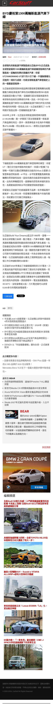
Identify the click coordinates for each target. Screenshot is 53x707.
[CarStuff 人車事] (20, 1)
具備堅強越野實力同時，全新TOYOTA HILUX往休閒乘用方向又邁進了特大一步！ (26, 538)
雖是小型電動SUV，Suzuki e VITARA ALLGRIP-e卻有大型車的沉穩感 (21, 572)
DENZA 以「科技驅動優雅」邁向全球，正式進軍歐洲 (27, 346)
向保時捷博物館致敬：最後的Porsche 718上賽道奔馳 (27, 383)
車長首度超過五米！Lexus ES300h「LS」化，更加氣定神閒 (25, 607)
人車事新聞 (41, 57)
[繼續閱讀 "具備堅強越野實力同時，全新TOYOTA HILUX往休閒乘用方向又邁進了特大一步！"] (23, 555)
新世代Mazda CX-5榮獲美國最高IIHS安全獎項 (26, 388)
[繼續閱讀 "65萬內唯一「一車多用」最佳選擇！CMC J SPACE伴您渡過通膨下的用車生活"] (23, 657)
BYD (10, 308)
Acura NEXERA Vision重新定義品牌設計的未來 (26, 392)
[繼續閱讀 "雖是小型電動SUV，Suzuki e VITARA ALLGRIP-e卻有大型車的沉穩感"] (23, 589)
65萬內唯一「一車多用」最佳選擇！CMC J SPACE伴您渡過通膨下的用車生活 (23, 641)
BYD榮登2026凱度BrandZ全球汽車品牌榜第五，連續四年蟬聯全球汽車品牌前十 (27, 339)
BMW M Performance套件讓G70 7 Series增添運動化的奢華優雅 (27, 397)
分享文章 (8, 296)
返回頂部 (46, 447)
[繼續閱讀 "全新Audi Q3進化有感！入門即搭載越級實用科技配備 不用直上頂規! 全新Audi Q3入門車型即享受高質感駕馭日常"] (23, 521)
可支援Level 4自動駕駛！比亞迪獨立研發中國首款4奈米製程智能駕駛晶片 (27, 320)
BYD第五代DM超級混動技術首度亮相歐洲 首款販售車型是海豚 (27, 333)
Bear (10, 57)
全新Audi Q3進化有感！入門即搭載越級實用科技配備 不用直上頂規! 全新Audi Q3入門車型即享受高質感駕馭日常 (26, 503)
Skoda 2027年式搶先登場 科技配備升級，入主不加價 (27, 403)
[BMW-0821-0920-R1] (26, 472)
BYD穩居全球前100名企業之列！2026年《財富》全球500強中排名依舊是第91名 (27, 326)
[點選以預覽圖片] (25, 36)
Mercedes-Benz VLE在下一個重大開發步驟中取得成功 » (26, 369)
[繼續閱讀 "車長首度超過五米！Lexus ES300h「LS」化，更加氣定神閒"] (23, 623)
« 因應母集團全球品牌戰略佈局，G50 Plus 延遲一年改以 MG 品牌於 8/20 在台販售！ (26, 362)
